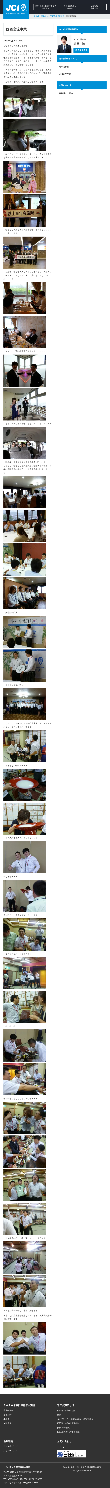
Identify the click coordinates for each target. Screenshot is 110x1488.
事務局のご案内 (66, 93)
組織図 (6, 1419)
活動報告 (8, 1441)
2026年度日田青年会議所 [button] (45, 7)
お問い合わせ (64, 1441)
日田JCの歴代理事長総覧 (68, 1432)
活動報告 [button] (94, 7)
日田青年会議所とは (66, 1411)
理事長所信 (64, 67)
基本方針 (7, 1415)
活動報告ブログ (10, 1447)
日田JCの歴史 (63, 1428)
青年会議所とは (65, 1405)
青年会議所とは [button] (70, 7)
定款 (59, 1415)
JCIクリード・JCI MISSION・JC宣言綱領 (75, 1419)
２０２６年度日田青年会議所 (19, 1405)
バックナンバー (10, 1451)
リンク (60, 1447)
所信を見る (80, 50)
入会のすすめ (65, 74)
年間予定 (7, 1423)
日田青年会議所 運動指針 (68, 1423)
